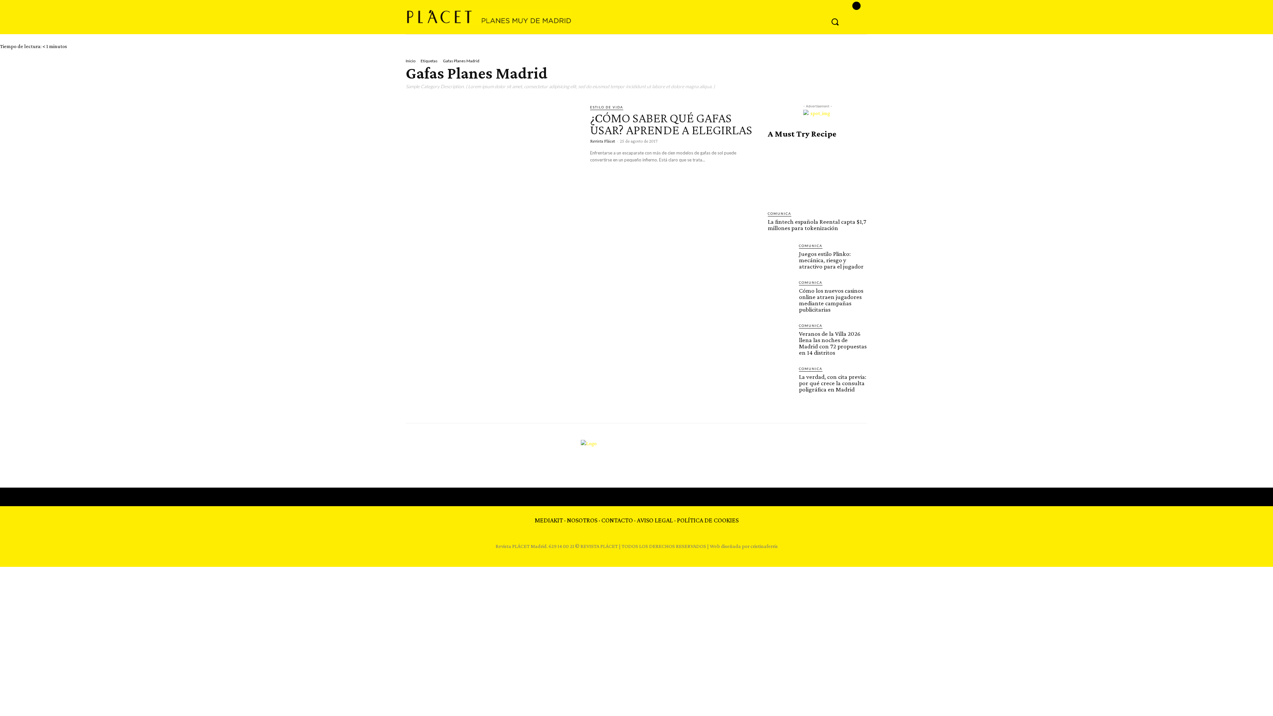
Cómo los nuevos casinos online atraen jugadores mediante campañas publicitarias (831, 300)
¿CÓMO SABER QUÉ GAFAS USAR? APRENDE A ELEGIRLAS (671, 123)
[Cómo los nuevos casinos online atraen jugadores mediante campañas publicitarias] (781, 293)
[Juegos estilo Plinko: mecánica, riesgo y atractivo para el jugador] (781, 256)
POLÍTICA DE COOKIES (708, 520)
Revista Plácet (602, 141)
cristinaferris (764, 546)
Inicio (410, 60)
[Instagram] (856, 6)
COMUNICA (779, 213)
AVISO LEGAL (655, 520)
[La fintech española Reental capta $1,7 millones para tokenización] (817, 175)
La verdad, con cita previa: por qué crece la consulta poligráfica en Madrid (832, 383)
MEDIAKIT (549, 520)
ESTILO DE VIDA (606, 107)
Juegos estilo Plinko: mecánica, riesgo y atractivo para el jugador (831, 260)
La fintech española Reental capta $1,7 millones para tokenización (817, 224)
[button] (835, 21)
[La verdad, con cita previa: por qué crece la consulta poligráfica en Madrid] (781, 379)
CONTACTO (617, 520)
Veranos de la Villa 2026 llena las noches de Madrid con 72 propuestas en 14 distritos (833, 343)
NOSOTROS (582, 520)
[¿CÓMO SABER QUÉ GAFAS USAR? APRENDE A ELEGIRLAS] (493, 155)
